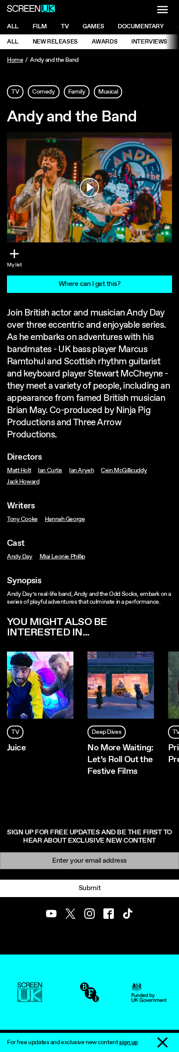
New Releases (55, 42)
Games (93, 26)
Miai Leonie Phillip (62, 557)
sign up (128, 1042)
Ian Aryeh (81, 470)
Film (40, 26)
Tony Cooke (22, 519)
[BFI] (89, 998)
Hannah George (65, 519)
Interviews (149, 42)
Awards (104, 42)
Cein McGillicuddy (124, 470)
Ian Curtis (50, 470)
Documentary (140, 26)
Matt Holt (19, 470)
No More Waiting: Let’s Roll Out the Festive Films (120, 759)
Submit (89, 888)
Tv (65, 26)
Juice (16, 748)
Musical (108, 92)
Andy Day (20, 557)
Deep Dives (106, 732)
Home (15, 60)
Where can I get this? (90, 284)
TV (15, 92)
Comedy (43, 92)
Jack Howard (23, 482)
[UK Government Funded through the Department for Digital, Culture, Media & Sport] (149, 998)
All (13, 26)
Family (76, 92)
